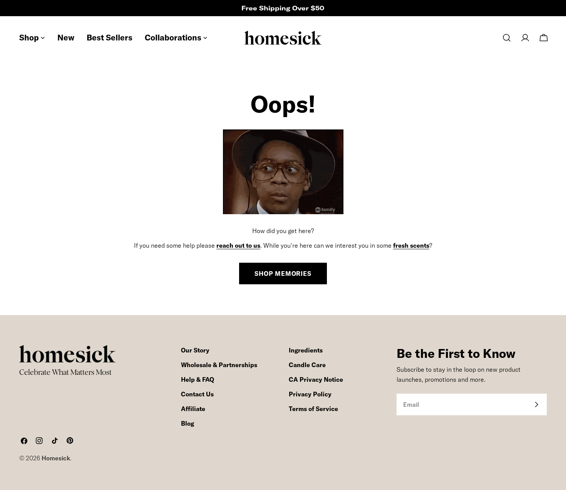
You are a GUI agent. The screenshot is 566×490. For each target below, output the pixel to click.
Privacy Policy (310, 394)
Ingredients (306, 350)
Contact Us (197, 394)
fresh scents (411, 245)
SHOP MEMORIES (283, 273)
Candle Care (307, 365)
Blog (187, 423)
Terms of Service (313, 409)
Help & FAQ (197, 379)
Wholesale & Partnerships (219, 365)
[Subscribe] (536, 404)
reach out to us (238, 245)
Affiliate (193, 409)
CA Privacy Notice (316, 379)
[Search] (506, 37)
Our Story (195, 350)
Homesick (56, 458)
